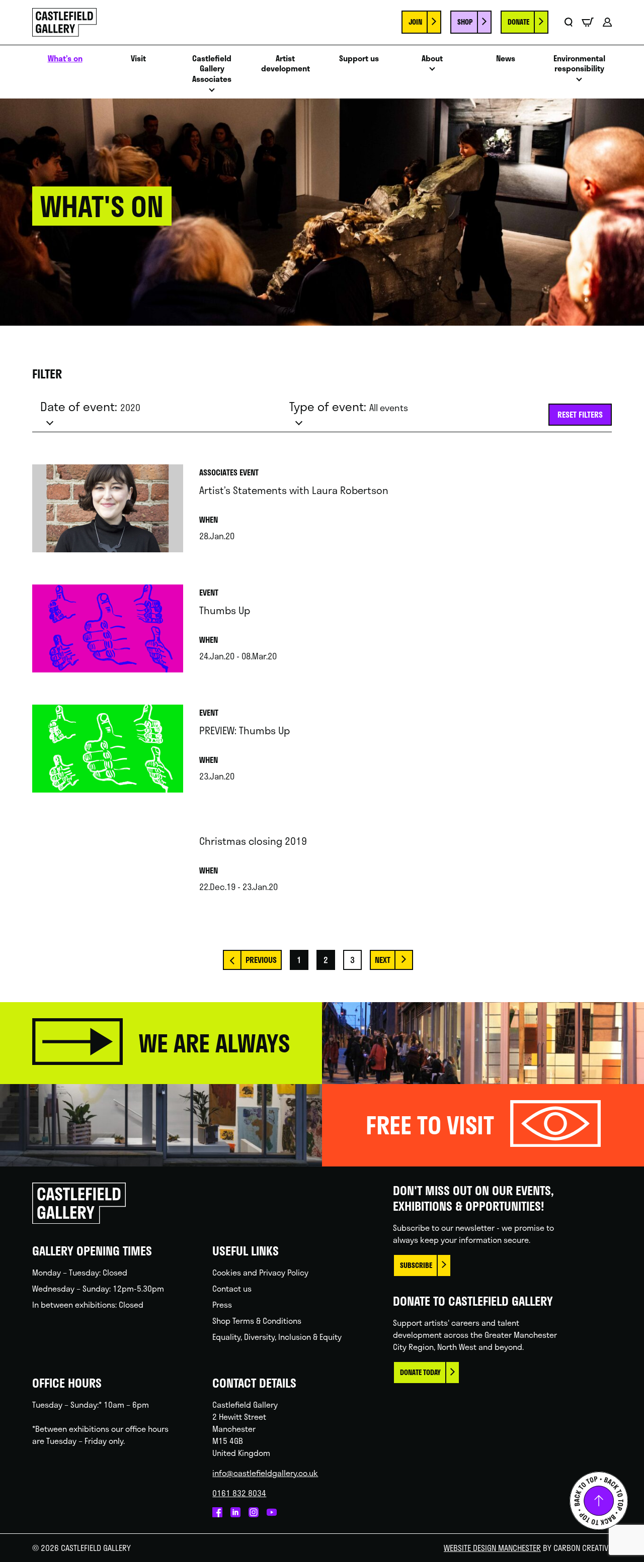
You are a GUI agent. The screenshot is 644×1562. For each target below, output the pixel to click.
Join (415, 22)
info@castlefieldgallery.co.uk (265, 1473)
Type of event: (348, 407)
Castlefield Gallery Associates (211, 68)
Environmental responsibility (579, 63)
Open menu (212, 93)
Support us (359, 58)
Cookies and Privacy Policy (260, 1272)
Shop (464, 22)
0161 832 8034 (239, 1493)
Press (222, 1304)
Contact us (232, 1288)
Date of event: (90, 407)
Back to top (599, 1501)
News (505, 58)
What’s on (65, 58)
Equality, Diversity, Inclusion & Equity (277, 1336)
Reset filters (580, 414)
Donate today (420, 1372)
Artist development (285, 63)
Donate (518, 22)
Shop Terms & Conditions (256, 1320)
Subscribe (416, 1265)
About (432, 58)
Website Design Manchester (492, 1547)
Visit (138, 58)
